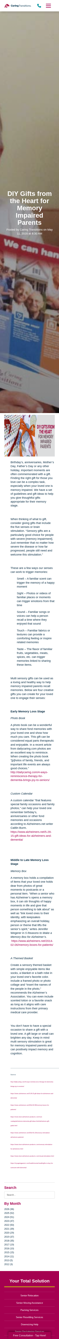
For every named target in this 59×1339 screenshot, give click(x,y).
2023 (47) (9, 1221)
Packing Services (29, 1310)
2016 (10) (9, 1248)
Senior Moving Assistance (29, 1303)
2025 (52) (9, 1213)
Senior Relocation (29, 1295)
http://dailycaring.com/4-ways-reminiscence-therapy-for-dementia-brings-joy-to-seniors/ (30, 776)
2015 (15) (9, 1252)
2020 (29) (9, 1232)
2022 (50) (9, 1225)
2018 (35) (9, 1240)
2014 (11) (9, 1256)
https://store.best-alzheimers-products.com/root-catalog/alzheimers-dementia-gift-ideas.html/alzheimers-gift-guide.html (30, 1121)
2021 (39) (9, 1228)
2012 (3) (8, 1264)
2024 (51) (9, 1217)
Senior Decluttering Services (29, 1331)
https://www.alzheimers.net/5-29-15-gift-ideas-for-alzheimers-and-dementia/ (31, 835)
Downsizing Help (29, 1324)
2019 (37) (9, 1236)
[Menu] (48, 6)
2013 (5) (8, 1260)
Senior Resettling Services (29, 1317)
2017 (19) (9, 1244)
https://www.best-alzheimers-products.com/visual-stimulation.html (32, 1156)
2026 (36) (9, 1209)
